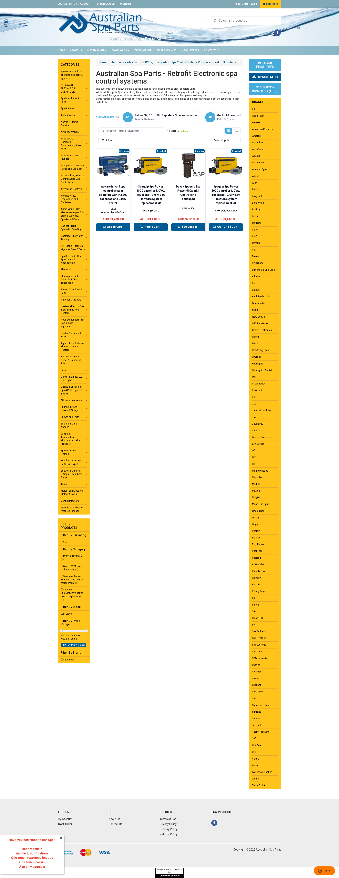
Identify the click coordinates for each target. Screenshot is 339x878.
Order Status (106, 4)
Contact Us (212, 50)
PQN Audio (258, 564)
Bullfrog (256, 209)
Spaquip (69, 659)
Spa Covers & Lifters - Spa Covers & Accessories (72, 259)
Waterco (256, 765)
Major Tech (258, 477)
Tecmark (257, 725)
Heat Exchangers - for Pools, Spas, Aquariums (72, 323)
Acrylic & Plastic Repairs (69, 124)
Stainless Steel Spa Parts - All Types (71, 462)
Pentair (256, 531)
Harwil (255, 336)
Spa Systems (259, 644)
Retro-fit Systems (71, 558)
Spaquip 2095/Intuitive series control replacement (72, 594)
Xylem (255, 778)
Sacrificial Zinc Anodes (69, 425)
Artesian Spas (259, 169)
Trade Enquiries (265, 65)
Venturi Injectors (70, 501)
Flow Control (258, 316)
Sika (254, 611)
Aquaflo (256, 156)
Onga (255, 524)
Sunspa (256, 718)
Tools (64, 484)
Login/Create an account (75, 4)
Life (254, 450)
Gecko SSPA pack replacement (71, 568)
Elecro (255, 283)
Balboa (256, 189)
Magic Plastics (260, 470)
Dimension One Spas (263, 270)
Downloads (119, 50)
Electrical (66, 269)
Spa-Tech (257, 651)
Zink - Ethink (258, 785)
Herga (255, 343)
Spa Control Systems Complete (190, 62)
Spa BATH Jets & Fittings (70, 452)
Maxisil (256, 490)
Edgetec (256, 276)
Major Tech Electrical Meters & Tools (72, 492)
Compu (256, 243)
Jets (63, 370)
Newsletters (190, 50)
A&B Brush (258, 115)
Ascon (255, 176)
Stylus (255, 698)
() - (247, 4)
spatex (255, 678)
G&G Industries (260, 323)
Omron (256, 517)
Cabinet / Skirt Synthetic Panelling (71, 228)
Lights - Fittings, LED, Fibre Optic (72, 378)
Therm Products (261, 731)
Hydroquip (257, 363)
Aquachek (257, 142)
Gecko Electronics (262, 330)
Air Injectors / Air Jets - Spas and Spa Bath (73, 167)
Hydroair (256, 356)
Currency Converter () (264, 89)
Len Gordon (258, 444)
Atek (254, 182)
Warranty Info (167, 50)
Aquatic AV (258, 162)
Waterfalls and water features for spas (72, 509)
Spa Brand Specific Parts (71, 100)
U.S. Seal (257, 745)
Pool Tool (257, 551)
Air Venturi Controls (71, 189)
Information (95, 50)
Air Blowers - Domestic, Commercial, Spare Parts (71, 143)
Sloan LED (257, 618)
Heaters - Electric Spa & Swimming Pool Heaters (72, 309)
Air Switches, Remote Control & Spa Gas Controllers (72, 179)
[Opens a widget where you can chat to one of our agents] (324, 871)
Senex (255, 604)
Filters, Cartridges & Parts (71, 291)
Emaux (256, 290)
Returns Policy (168, 834)
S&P (254, 598)
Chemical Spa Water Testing (72, 238)
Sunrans (256, 711)
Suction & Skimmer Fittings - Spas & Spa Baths (71, 474)
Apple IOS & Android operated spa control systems (72, 75)
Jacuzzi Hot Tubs (261, 410)
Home (61, 50)
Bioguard (257, 196)
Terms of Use (142, 50)
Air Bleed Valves (70, 132)
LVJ (254, 457)
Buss (255, 216)
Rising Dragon (259, 591)
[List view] (236, 131)
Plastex (256, 537)
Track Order (65, 824)
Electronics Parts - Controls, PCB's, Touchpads (71, 279)
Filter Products (69, 526)
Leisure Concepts (261, 437)
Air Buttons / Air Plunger (69, 157)
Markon (256, 484)
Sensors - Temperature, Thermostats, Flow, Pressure (71, 439)
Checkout (270, 4)
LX (253, 464)
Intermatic (257, 390)
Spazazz (257, 685)
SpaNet (256, 665)
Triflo (254, 738)
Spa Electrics (259, 638)
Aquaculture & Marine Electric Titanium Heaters (72, 346)
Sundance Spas (260, 705)
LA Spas (256, 430)
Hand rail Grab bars (71, 299)
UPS (254, 752)
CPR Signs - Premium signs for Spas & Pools (73, 248)
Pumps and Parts (70, 417)
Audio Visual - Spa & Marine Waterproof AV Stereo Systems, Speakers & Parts (72, 214)
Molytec (256, 497)
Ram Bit (256, 584)
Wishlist (125, 4)
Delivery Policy (168, 829)
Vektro (255, 758)
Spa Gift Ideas (68, 108)
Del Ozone (257, 263)
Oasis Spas (258, 511)
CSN (254, 249)
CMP (254, 236)
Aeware (256, 122)
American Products (262, 129)
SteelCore (257, 691)
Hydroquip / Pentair (262, 370)
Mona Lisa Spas (260, 504)
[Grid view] (228, 131)
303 (254, 109)
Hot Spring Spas (260, 350)
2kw (65, 542)
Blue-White (258, 202)
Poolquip (256, 557)
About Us (76, 50)
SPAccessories (260, 658)
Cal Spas (257, 223)
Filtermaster (258, 303)
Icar (254, 377)
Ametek (256, 136)
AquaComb (258, 149)
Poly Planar (258, 544)
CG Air (255, 229)
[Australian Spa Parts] (101, 22)
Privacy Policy (168, 824)
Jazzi (255, 417)
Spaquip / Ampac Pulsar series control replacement (72, 579)
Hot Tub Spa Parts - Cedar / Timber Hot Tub (71, 360)
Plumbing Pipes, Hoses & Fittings (69, 409)
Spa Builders (259, 631)
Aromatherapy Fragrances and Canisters (69, 199)
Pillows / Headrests (71, 400)
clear (82, 644)
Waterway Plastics (262, 772)
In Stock (69, 613)
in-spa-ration (258, 383)
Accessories (68, 115)
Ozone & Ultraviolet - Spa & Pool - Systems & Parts (72, 390)
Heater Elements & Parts (71, 335)
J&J (254, 403)
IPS (253, 397)
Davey (255, 256)
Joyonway (257, 424)
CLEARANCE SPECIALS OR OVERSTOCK (68, 88)
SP (253, 624)
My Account (65, 819)
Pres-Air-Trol (258, 571)
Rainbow (256, 578)
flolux (255, 310)
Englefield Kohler (261, 296)
